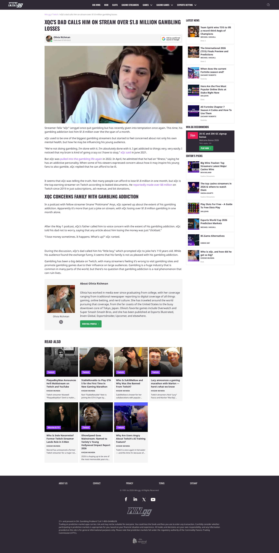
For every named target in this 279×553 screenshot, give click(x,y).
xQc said (126, 152)
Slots (115, 4)
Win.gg (48, 14)
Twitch (55, 14)
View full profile (89, 323)
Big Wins (96, 4)
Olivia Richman (62, 37)
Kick (106, 4)
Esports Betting (185, 4)
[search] (268, 4)
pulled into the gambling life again (81, 159)
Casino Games (162, 4)
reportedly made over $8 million (152, 184)
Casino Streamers (130, 4)
